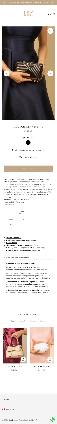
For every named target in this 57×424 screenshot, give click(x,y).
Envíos (7, 258)
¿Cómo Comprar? (13, 238)
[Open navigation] (10, 14)
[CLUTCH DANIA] (15, 345)
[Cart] (54, 14)
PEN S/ (8, 409)
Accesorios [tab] (22, 321)
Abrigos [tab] (33, 321)
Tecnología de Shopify (28, 420)
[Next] (52, 2)
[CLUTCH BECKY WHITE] (42, 345)
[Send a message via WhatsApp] (52, 419)
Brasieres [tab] (43, 321)
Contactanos (11, 243)
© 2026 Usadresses (10, 420)
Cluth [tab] (13, 321)
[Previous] (4, 2)
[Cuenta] (49, 14)
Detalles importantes (20, 258)
